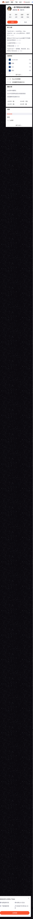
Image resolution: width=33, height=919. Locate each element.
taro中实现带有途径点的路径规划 (16, 93)
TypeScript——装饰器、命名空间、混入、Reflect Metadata (19, 50)
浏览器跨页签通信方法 (18, 82)
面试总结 (9, 114)
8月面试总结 (13, 46)
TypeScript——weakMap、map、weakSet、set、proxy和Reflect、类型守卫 (18, 33)
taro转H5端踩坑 (11, 90)
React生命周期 (16, 79)
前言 (8, 117)
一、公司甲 (10, 120)
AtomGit (27, 2)
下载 (16, 2)
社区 (20, 2)
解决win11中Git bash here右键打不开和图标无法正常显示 (18, 39)
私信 (25, 22)
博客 (12, 2)
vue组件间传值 (14, 43)
